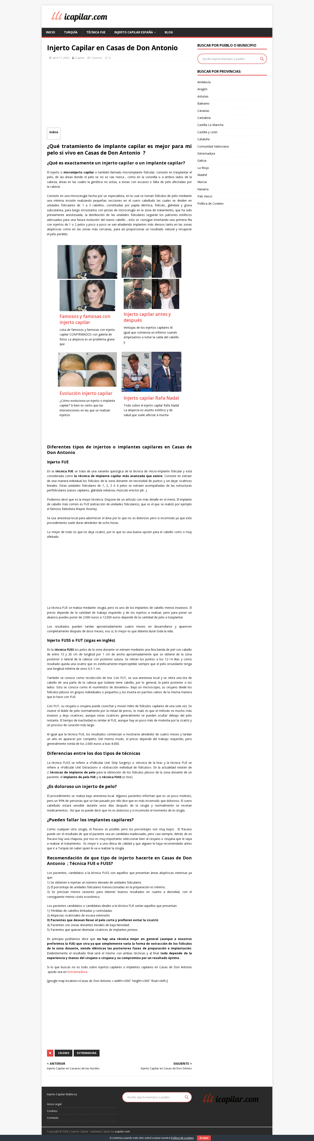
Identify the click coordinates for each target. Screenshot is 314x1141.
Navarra (202, 189)
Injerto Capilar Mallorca (62, 1094)
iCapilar (80, 58)
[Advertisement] (119, 96)
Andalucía (204, 82)
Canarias (203, 111)
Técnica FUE (96, 32)
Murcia (202, 182)
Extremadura (77, 972)
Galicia (201, 160)
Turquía (71, 32)
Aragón (202, 89)
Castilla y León (207, 132)
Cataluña (203, 139)
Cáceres (97, 58)
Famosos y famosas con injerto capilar (85, 319)
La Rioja (203, 168)
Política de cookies (182, 1138)
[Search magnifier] (262, 59)
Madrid (202, 175)
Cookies (52, 1111)
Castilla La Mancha (210, 125)
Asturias (202, 96)
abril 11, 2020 (61, 58)
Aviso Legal (54, 1104)
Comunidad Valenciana (213, 146)
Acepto (204, 1138)
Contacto (53, 1118)
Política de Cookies (210, 203)
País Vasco (204, 196)
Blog (169, 32)
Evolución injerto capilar (86, 393)
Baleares (203, 103)
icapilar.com (122, 1131)
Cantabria (204, 118)
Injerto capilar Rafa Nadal (151, 398)
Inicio (50, 32)
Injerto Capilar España (133, 32)
